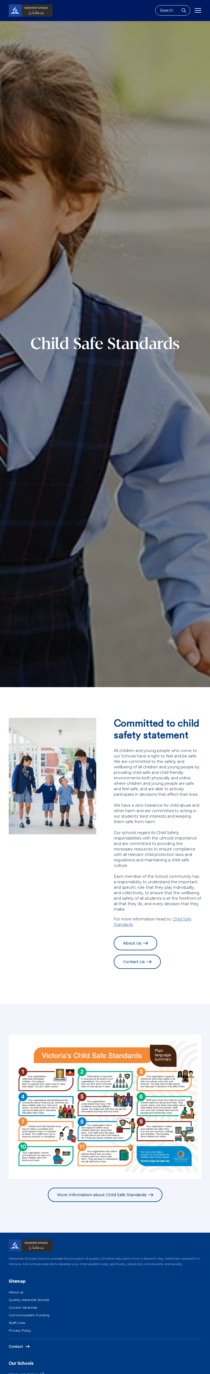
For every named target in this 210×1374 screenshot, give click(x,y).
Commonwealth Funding (29, 1315)
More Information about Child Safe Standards (102, 1194)
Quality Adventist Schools (29, 1300)
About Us (132, 943)
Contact (16, 1346)
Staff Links (17, 1323)
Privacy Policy (20, 1330)
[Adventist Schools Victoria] (30, 10)
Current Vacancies (23, 1307)
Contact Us (134, 961)
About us (16, 1292)
